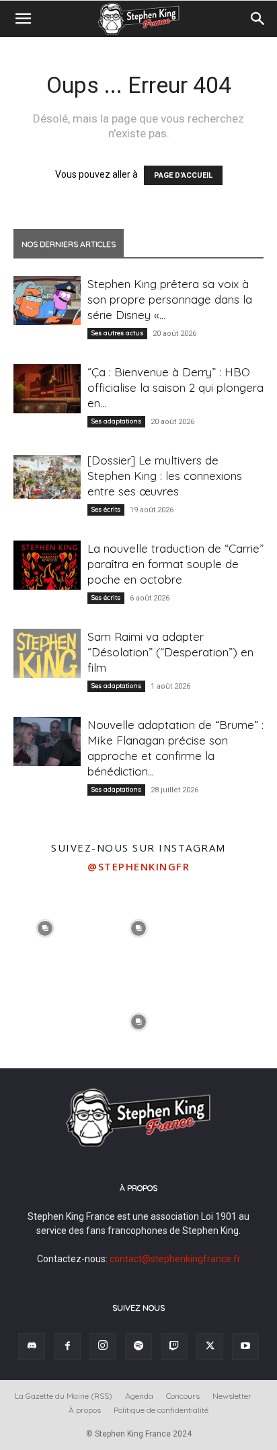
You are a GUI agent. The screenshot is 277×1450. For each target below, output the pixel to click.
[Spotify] (138, 1346)
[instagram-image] (45, 927)
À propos (85, 1410)
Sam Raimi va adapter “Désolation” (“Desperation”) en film (170, 652)
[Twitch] (174, 1346)
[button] (22, 19)
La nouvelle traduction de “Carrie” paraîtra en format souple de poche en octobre (175, 563)
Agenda (139, 1396)
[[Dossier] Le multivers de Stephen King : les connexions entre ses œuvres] (47, 477)
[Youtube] (245, 1346)
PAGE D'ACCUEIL (183, 175)
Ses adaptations (116, 421)
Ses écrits (105, 509)
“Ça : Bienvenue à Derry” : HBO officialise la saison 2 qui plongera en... (175, 387)
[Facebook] (67, 1346)
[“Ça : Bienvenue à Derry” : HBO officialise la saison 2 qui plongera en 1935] (47, 388)
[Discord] (31, 1346)
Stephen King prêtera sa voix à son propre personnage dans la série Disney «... (169, 299)
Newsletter (231, 1396)
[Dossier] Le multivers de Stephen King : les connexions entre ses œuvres (164, 475)
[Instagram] (102, 1346)
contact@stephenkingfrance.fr (175, 1258)
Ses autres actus (117, 333)
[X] (209, 1346)
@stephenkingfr (138, 866)
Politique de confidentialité (161, 1410)
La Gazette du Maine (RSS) (63, 1396)
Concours (183, 1396)
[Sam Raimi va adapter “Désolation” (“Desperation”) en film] (47, 653)
